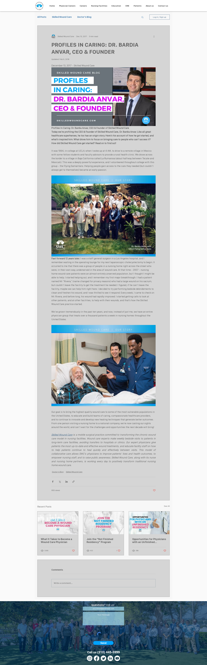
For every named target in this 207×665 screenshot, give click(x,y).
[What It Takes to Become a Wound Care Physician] (57, 522)
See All (167, 506)
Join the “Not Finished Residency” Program (100, 541)
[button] (142, 17)
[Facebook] (96, 658)
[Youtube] (117, 658)
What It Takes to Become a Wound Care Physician (56, 541)
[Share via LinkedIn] (66, 481)
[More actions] (154, 36)
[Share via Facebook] (52, 481)
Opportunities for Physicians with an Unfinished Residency (149, 541)
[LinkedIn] (110, 658)
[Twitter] (103, 658)
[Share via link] (73, 481)
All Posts (41, 17)
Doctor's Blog (84, 17)
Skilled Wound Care (62, 17)
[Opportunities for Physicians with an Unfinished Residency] (149, 522)
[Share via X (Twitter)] (59, 481)
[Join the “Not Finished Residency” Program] (103, 522)
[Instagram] (89, 658)
